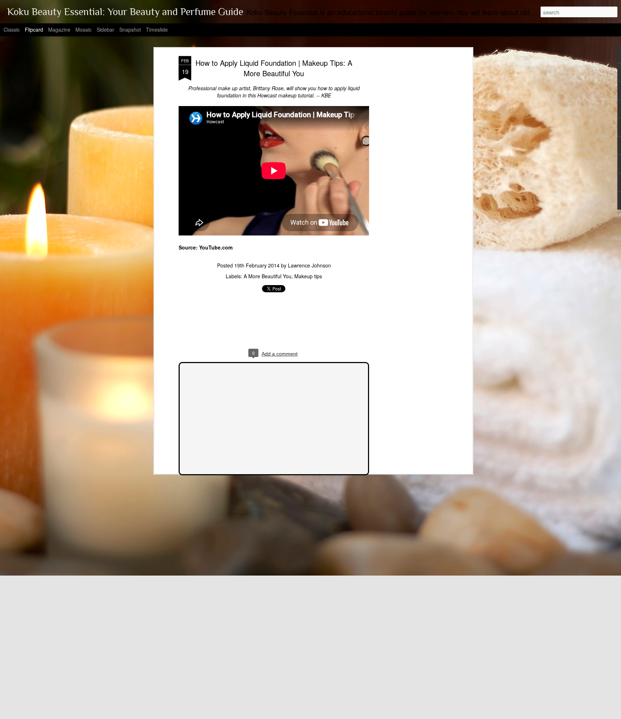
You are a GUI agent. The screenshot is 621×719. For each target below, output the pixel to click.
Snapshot (130, 29)
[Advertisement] (409, 169)
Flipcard (34, 29)
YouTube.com (216, 247)
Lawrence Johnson (309, 265)
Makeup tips (308, 276)
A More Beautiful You (267, 276)
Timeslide (157, 29)
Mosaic (83, 29)
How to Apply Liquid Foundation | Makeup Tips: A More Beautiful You (274, 68)
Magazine (59, 29)
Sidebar (105, 29)
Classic (12, 29)
